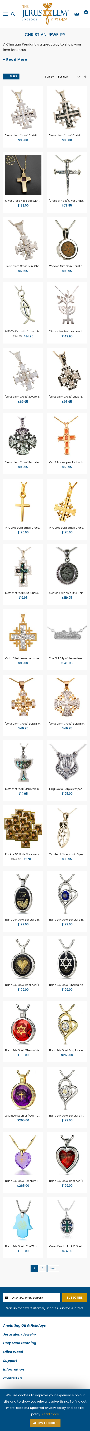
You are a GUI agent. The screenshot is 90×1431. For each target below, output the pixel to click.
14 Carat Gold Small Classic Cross (27, 527)
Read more (50, 1414)
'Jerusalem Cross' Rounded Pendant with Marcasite (38, 462)
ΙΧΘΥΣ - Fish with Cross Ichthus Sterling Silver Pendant (39, 331)
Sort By (49, 76)
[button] (8, 92)
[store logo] (45, 14)
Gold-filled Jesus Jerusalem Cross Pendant (33, 658)
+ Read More (15, 59)
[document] (45, 1410)
